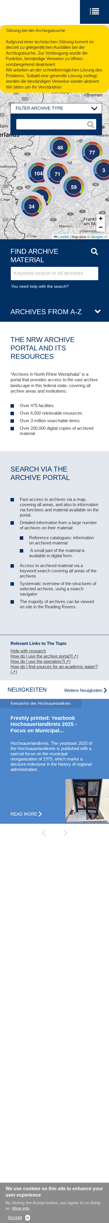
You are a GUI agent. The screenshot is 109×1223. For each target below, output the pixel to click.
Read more (23, 814)
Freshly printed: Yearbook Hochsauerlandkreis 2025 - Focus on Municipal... (43, 724)
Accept (15, 1217)
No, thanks (27, 1218)
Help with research (28, 650)
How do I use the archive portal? (41, 656)
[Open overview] (95, 312)
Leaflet (63, 236)
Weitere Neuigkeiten (83, 690)
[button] (95, 161)
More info (20, 1208)
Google (96, 236)
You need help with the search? (40, 286)
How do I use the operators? (37, 661)
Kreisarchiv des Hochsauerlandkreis (40, 703)
